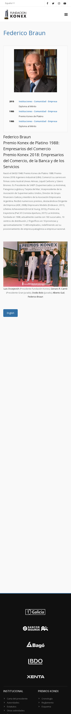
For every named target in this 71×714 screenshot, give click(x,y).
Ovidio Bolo (37, 292)
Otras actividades (16, 710)
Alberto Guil (58, 292)
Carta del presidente (17, 698)
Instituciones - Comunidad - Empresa (38, 101)
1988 (11, 111)
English (10, 313)
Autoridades (13, 702)
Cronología (47, 698)
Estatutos (11, 706)
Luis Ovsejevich (11, 288)
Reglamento (48, 702)
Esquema (46, 706)
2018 (11, 101)
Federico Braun (35, 296)
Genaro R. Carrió (59, 288)
